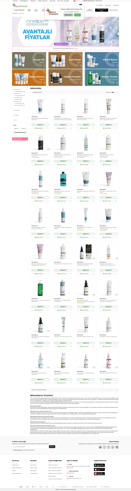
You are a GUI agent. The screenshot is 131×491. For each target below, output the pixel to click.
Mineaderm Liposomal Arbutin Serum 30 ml (39, 373)
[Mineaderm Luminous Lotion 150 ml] (109, 324)
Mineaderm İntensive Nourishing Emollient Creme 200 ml (85, 155)
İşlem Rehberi (52, 476)
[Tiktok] (112, 448)
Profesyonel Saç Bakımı (101, 10)
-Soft (57, 489)
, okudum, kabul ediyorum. (24, 450)
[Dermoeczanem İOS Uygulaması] (102, 469)
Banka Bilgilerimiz (24, 1)
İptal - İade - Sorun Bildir (63, 1)
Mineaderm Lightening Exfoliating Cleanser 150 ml (108, 228)
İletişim (14, 470)
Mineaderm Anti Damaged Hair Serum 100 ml (62, 373)
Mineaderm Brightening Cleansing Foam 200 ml (40, 192)
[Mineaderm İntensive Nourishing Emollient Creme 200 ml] (86, 142)
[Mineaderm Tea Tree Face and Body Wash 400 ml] (40, 288)
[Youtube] (100, 448)
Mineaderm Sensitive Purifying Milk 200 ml (62, 228)
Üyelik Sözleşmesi (53, 465)
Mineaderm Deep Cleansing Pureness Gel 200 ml (38, 228)
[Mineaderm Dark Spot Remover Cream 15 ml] (86, 215)
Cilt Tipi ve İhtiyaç (19, 95)
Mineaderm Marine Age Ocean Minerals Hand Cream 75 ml (39, 264)
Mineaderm (35, 116)
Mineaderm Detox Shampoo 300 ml (63, 264)
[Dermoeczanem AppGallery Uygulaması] (102, 473)
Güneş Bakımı (43, 10)
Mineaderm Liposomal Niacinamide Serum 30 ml (40, 337)
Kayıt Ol (52, 446)
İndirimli (16, 115)
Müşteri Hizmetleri (17, 468)
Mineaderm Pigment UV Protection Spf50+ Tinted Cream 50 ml (108, 119)
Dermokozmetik (113, 10)
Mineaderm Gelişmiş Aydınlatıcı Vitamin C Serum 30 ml (85, 264)
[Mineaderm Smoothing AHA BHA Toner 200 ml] (63, 288)
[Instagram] (116, 448)
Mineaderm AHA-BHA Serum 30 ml (108, 373)
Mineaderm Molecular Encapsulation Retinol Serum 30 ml (85, 301)
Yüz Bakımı (18, 99)
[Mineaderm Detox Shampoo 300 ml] (63, 251)
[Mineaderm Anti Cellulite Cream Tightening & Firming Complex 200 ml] (63, 106)
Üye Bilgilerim (34, 473)
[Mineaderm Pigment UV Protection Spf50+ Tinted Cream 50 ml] (109, 106)
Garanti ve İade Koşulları (55, 479)
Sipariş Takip (33, 468)
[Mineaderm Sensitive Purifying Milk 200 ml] (63, 215)
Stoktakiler (17, 110)
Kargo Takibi (52, 1)
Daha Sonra (68, 15)
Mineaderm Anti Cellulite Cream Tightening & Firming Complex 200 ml (62, 119)
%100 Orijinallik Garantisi (55, 468)
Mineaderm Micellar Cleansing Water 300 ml (62, 192)
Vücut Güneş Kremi (19, 105)
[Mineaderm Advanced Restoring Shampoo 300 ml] (63, 142)
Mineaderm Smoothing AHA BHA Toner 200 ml (62, 301)
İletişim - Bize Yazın (42, 1)
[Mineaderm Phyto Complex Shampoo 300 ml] (109, 142)
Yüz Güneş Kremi (19, 103)
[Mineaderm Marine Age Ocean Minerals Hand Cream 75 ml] (40, 251)
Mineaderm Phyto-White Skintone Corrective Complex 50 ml (108, 301)
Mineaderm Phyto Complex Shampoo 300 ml (106, 155)
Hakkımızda (33, 1)
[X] (104, 448)
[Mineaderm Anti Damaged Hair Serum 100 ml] (63, 361)
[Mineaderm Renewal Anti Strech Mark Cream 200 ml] (86, 106)
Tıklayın (76, 48)
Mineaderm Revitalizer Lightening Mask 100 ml (40, 119)
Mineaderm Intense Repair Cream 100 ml (108, 192)
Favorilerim (33, 465)
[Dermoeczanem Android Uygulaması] (102, 465)
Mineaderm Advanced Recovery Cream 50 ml (39, 155)
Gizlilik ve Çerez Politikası (55, 473)
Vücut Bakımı (18, 97)
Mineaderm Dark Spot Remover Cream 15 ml (84, 228)
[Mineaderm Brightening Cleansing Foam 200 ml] (40, 179)
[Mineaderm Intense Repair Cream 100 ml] (109, 179)
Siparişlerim (33, 470)
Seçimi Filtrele (17, 139)
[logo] (19, 5)
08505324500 (70, 473)
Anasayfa (15, 1)
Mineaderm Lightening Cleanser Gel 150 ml (86, 192)
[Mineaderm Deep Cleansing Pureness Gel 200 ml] (40, 215)
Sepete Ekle (39, 128)
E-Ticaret (61, 489)
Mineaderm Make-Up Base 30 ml (85, 336)
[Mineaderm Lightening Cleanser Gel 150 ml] (86, 179)
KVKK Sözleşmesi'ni (18, 450)
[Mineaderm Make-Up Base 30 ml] (86, 324)
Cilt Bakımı (36, 10)
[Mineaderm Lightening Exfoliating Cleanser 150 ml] (109, 215)
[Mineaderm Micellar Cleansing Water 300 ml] (63, 179)
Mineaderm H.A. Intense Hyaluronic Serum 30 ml (85, 373)
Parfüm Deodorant (90, 10)
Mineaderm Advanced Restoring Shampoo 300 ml (62, 155)
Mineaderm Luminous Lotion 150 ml (108, 336)
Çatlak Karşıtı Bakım (19, 91)
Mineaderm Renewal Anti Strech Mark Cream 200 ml (85, 119)
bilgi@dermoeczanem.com (74, 478)
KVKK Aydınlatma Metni (54, 470)
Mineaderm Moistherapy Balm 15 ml (63, 336)
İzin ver (77, 15)
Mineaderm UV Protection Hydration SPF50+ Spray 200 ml (108, 264)
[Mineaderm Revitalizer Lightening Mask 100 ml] (40, 106)
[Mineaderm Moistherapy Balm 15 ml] (63, 324)
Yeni (16, 120)
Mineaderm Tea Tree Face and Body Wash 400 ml (40, 301)
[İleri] (114, 390)
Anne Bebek (29, 10)
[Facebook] (108, 448)
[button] (12, 33)
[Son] (117, 390)
